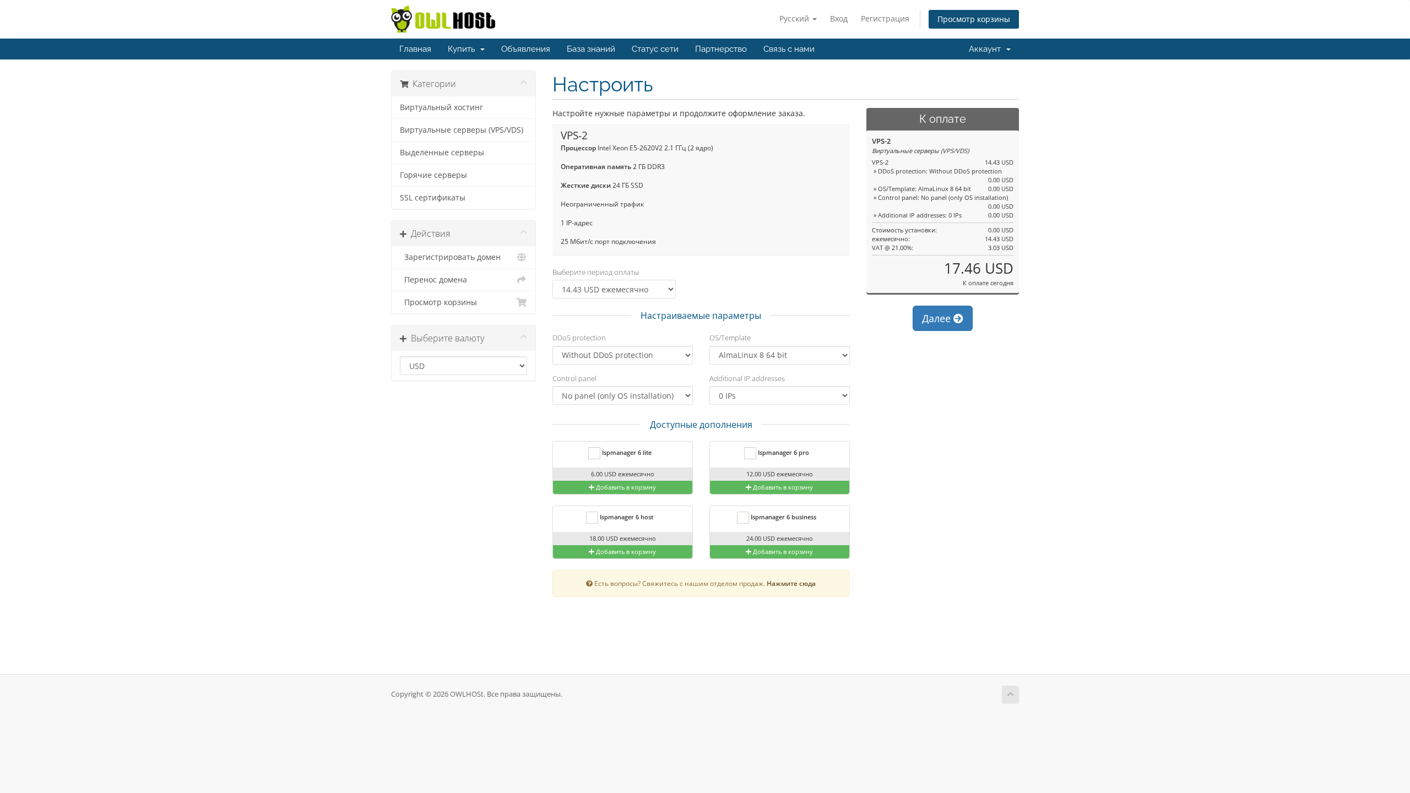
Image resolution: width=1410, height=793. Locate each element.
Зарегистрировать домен (450, 257)
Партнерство (721, 49)
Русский (795, 18)
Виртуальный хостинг (441, 107)
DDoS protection (579, 338)
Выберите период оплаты (595, 272)
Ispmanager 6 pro (782, 452)
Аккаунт (987, 49)
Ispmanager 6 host (625, 517)
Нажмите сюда (791, 583)
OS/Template (730, 338)
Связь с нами (789, 49)
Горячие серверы (433, 175)
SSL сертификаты (432, 198)
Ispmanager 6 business (782, 517)
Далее (937, 318)
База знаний (591, 49)
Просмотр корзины (973, 19)
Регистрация (885, 18)
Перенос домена (433, 280)
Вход (839, 18)
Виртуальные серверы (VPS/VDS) (461, 130)
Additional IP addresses (747, 378)
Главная (415, 49)
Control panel (574, 378)
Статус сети (655, 49)
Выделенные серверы (442, 152)
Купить (463, 49)
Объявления (525, 49)
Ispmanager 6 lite (626, 452)
